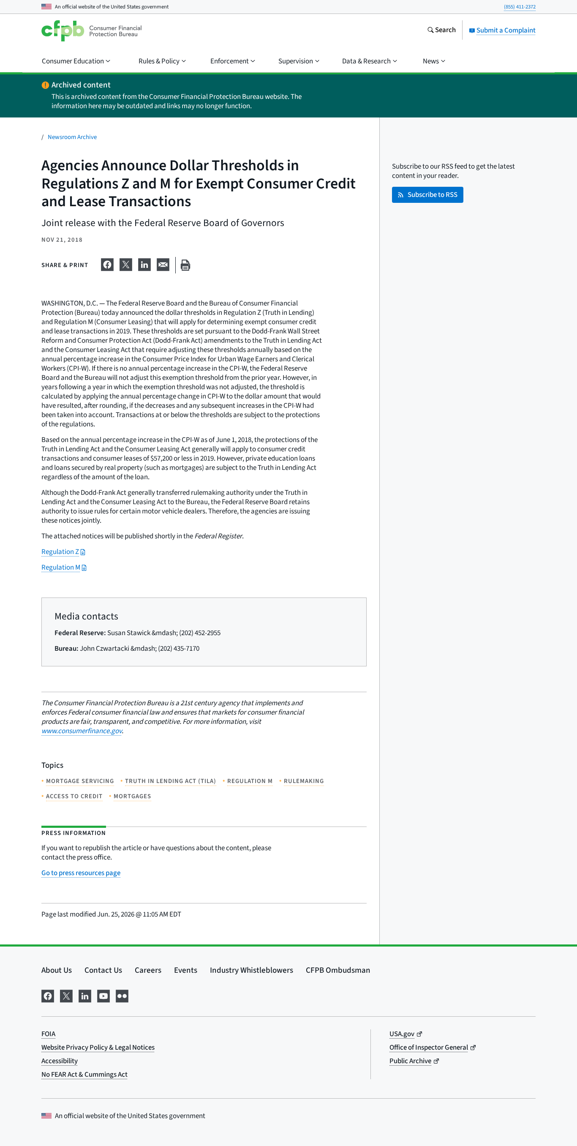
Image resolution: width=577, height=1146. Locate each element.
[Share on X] (126, 263)
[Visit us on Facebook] (47, 995)
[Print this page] (185, 265)
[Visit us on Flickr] (122, 995)
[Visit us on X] (66, 995)
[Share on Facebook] (107, 263)
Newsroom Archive (72, 137)
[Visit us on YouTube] (103, 995)
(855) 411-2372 (520, 7)
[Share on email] (163, 263)
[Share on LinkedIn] (144, 263)
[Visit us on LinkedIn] (85, 995)
